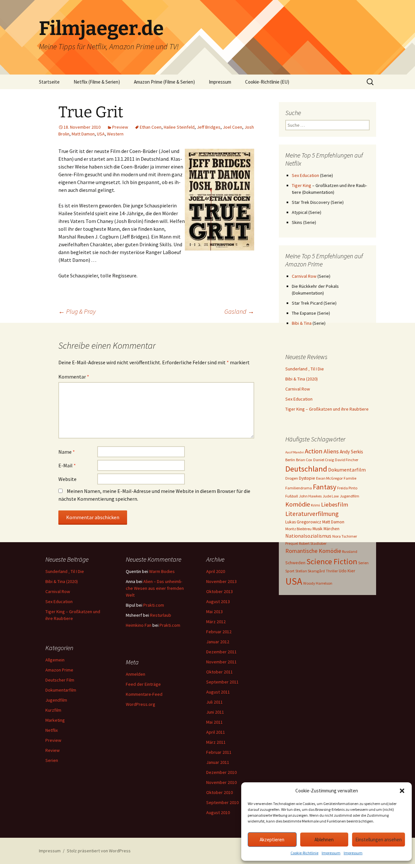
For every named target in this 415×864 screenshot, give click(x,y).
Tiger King (301, 185)
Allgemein (55, 660)
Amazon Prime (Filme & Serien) (164, 82)
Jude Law (331, 496)
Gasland (239, 311)
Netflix (51, 730)
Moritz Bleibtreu (298, 528)
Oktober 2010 (219, 792)
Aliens (331, 451)
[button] (402, 791)
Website (67, 479)
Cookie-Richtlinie (304, 852)
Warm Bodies (162, 571)
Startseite (49, 82)
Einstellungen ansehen (378, 839)
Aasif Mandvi (294, 452)
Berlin (290, 459)
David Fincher (346, 459)
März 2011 (216, 742)
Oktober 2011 (219, 672)
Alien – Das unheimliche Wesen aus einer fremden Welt (155, 588)
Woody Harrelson (317, 583)
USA (101, 134)
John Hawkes (310, 496)
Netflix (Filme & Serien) (97, 82)
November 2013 (221, 581)
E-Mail (67, 465)
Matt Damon (83, 134)
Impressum (331, 852)
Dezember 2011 (221, 652)
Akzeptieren (272, 839)
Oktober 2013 (219, 591)
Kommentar (73, 376)
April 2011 (215, 732)
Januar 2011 (217, 762)
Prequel (291, 543)
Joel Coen (232, 127)
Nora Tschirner (344, 536)
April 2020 (215, 571)
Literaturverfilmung (311, 514)
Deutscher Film (59, 680)
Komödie (297, 504)
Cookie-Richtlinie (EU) (267, 82)
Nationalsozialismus (308, 535)
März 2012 (216, 622)
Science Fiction (331, 561)
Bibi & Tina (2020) (301, 379)
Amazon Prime (59, 670)
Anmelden (135, 674)
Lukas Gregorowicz (303, 522)
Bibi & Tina (302, 323)
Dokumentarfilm (347, 469)
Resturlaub (160, 615)
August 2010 (218, 812)
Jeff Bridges (208, 127)
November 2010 (221, 782)
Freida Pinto (347, 487)
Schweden (295, 563)
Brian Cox (304, 459)
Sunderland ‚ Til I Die (304, 369)
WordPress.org (140, 704)
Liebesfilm (334, 504)
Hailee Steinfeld (179, 127)
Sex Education (305, 175)
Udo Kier (347, 571)
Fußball (291, 496)
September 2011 (222, 682)
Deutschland (306, 469)
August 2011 (218, 692)
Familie (350, 478)
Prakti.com (153, 605)
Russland (349, 551)
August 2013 (218, 601)
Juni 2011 (215, 712)
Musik (318, 528)
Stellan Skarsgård (310, 570)
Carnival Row (304, 276)
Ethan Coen (150, 127)
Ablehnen (324, 839)
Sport (289, 570)
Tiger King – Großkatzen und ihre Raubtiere (327, 409)
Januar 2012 (217, 642)
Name (66, 452)
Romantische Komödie (313, 551)
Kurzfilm (53, 710)
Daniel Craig (323, 459)
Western (115, 134)
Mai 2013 (214, 611)
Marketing (55, 720)
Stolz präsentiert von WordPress (99, 851)
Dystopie (307, 478)
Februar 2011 (218, 752)
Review (52, 750)
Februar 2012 (218, 632)
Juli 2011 (214, 702)
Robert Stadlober (312, 543)
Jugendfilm (349, 496)
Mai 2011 (214, 722)
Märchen (331, 528)
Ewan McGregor (329, 478)
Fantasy (324, 486)
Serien (363, 562)
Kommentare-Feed (144, 694)
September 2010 (222, 802)
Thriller (332, 570)
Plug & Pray (77, 311)
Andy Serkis (351, 452)
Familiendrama (298, 487)
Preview (120, 127)
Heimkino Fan (138, 625)
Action (314, 451)
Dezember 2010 (221, 772)
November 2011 (221, 662)
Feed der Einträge (143, 684)
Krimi (315, 505)
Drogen (291, 478)
